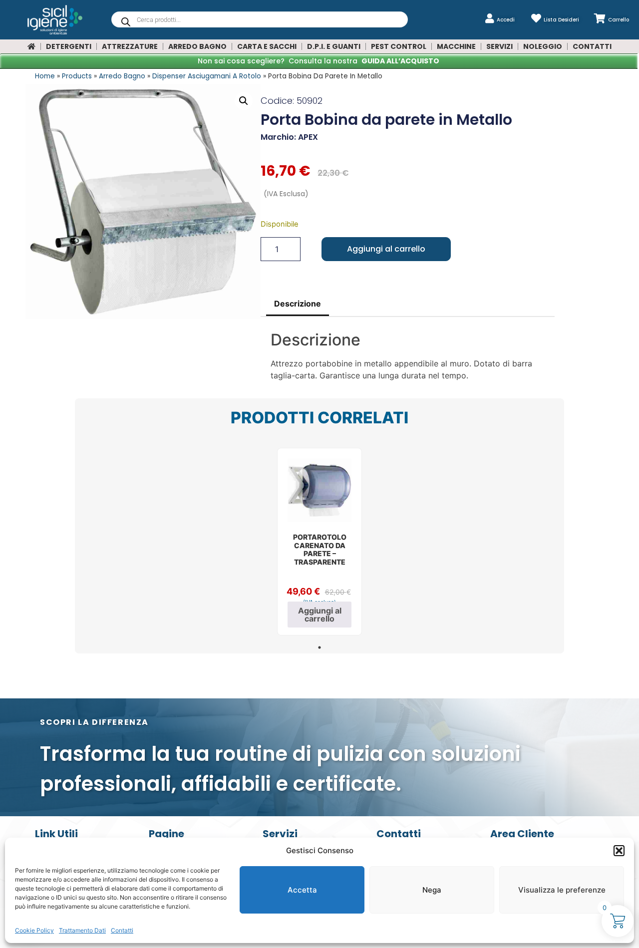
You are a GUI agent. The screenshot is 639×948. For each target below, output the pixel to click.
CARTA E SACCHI (267, 46)
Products (77, 76)
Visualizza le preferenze (562, 890)
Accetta (302, 890)
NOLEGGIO (542, 46)
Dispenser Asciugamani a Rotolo (206, 76)
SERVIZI (499, 46)
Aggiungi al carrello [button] (319, 615)
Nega (431, 890)
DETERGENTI (68, 46)
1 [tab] (319, 647)
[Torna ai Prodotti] (31, 46)
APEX (308, 137)
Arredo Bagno (122, 76)
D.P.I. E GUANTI (333, 46)
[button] (619, 851)
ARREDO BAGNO (197, 46)
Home (45, 76)
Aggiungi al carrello (386, 249)
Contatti (122, 930)
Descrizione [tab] (297, 304)
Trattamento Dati (82, 930)
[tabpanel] (319, 541)
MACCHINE (456, 46)
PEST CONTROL (398, 46)
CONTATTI (592, 46)
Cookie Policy (34, 930)
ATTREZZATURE (130, 46)
